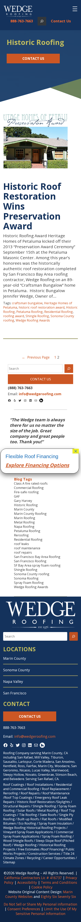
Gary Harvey (23, 501)
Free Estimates (29, 849)
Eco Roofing (27, 823)
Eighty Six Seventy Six (58, 896)
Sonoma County (16, 670)
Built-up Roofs (28, 819)
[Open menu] (75, 9)
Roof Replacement (55, 789)
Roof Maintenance (56, 793)
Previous (4, 437)
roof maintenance (27, 548)
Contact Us (61, 21)
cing (44, 465)
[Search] (68, 368)
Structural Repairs (16, 806)
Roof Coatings (13, 784)
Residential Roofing (58, 312)
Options (59, 465)
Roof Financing (52, 849)
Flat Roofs (49, 819)
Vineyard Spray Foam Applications (28, 832)
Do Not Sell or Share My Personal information (40, 904)
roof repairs (23, 552)
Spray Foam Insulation (55, 823)
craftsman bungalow (27, 303)
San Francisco (14, 693)
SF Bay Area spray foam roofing (37, 565)
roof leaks (21, 544)
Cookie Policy (41, 887)
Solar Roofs (26, 810)
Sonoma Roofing (26, 578)
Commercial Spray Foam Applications (38, 834)
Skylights (63, 802)
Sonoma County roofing (31, 574)
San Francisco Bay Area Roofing (37, 557)
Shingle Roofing (37, 316)
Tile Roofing (28, 815)
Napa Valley (13, 681)
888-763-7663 (21, 21)
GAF (17, 496)
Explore (15, 465)
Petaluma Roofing (29, 312)
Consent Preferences (23, 909)
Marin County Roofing (30, 513)
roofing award (13, 316)
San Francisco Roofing (30, 561)
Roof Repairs (30, 793)
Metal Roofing (24, 522)
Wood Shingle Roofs (18, 840)
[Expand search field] (42, 21)
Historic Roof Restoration (36, 802)
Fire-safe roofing (26, 492)
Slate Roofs (48, 815)
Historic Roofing (26, 505)
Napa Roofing (24, 526)
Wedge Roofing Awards (33, 320)
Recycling (33, 858)
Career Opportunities (59, 858)
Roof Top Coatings (18, 797)
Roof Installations (40, 784)
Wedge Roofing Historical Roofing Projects (34, 828)
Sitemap (9, 862)
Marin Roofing (24, 518)
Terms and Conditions (59, 882)
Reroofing (21, 535)
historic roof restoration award (41, 307)
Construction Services (44, 853)
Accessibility (27, 882)
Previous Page (36, 357)
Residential (64, 784)
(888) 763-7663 (20, 387)
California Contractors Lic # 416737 (33, 877)
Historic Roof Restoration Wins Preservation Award (32, 206)
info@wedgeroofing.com (34, 736)
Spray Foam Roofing (29, 582)
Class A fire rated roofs (31, 483)
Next (76, 437)
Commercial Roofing (29, 488)
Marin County (24, 509)
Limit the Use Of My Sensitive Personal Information (46, 911)
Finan (31, 465)
